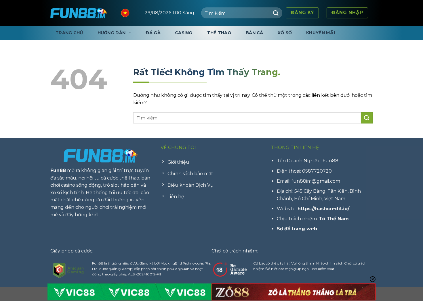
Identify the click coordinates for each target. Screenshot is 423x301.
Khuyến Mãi (320, 32)
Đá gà (153, 32)
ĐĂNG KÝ (302, 12)
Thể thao (219, 32)
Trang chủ (69, 32)
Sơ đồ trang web (297, 228)
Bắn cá (254, 32)
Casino (184, 32)
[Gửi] (276, 12)
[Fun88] (79, 12)
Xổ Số (285, 32)
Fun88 (58, 170)
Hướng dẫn (112, 32)
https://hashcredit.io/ (323, 208)
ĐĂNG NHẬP (347, 12)
